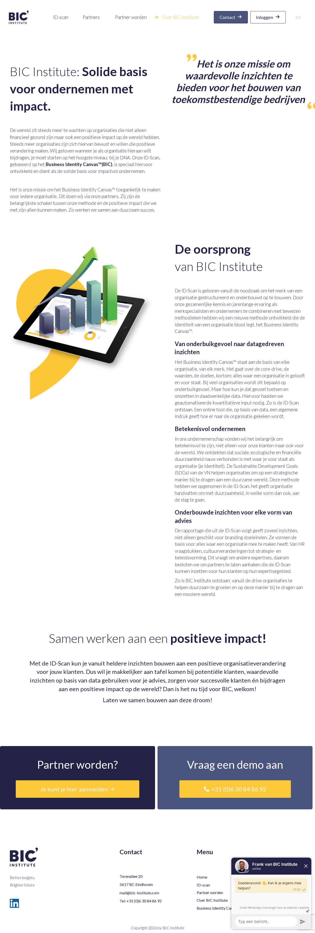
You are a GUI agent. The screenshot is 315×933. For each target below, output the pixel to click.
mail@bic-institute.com (139, 892)
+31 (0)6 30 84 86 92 (144, 901)
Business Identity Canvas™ (88, 189)
